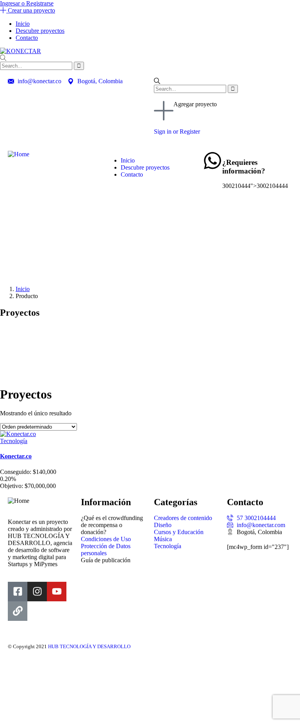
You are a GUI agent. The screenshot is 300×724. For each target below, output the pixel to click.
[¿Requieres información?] (212, 160)
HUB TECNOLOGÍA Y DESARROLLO (89, 646)
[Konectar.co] (18, 434)
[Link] (17, 611)
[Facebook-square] (17, 591)
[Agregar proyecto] (163, 110)
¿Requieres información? (243, 166)
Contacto (27, 37)
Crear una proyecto (30, 10)
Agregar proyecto (195, 104)
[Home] (18, 154)
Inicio (23, 23)
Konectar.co (16, 456)
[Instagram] (37, 591)
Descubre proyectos (40, 30)
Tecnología (13, 441)
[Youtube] (56, 591)
